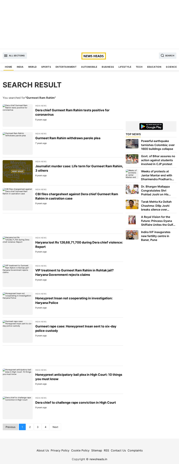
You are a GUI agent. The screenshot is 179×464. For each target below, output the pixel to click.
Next (55, 426)
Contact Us (118, 450)
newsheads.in (98, 459)
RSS (106, 450)
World (32, 66)
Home (8, 66)
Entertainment (66, 66)
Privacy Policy (60, 450)
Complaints (135, 450)
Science (171, 66)
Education (154, 66)
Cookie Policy (80, 450)
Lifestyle (125, 66)
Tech (139, 66)
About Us (43, 450)
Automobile (89, 66)
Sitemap (96, 450)
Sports (46, 66)
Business (108, 66)
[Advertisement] (89, 24)
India (20, 66)
